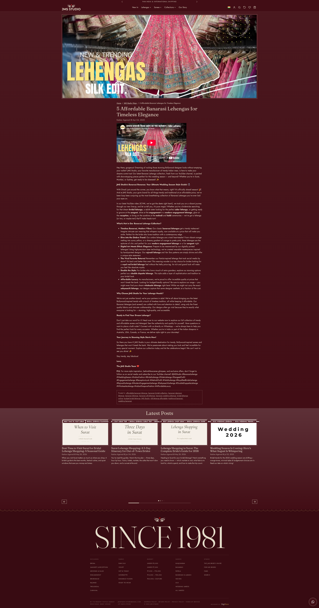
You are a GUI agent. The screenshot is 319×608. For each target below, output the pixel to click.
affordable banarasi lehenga (136, 393)
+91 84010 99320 (124, 604)
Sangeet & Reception (99, 567)
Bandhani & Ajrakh (183, 575)
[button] (229, 7)
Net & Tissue (124, 571)
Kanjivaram (180, 563)
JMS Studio (145, 398)
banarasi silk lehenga (147, 395)
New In (135, 7)
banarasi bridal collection (157, 393)
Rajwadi (93, 583)
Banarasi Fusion (126, 579)
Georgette (123, 575)
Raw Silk (122, 563)
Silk (177, 583)
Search (207, 575)
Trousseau (94, 587)
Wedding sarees (182, 587)
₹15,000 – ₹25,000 (154, 575)
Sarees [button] (157, 7)
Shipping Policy (150, 602)
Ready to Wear (125, 583)
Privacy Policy (178, 602)
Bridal (92, 563)
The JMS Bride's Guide (213, 563)
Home (119, 103)
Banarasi (179, 567)
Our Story (183, 7)
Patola (178, 571)
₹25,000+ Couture (154, 579)
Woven (179, 579)
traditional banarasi (175, 398)
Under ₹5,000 (152, 563)
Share (196, 397)
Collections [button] (169, 7)
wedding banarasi (125, 401)
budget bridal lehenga (132, 398)
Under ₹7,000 (152, 567)
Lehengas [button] (145, 7)
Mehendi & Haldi (97, 571)
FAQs (206, 571)
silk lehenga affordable (159, 398)
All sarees (180, 590)
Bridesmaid (94, 579)
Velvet (121, 567)
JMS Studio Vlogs (130, 103)
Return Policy (164, 602)
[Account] (234, 7)
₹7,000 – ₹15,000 (154, 571)
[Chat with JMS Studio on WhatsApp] (313, 602)
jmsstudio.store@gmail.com (129, 602)
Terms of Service (193, 602)
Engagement (95, 575)
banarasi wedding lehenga (166, 395)
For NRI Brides (210, 567)
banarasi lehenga (131, 395)
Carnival (94, 590)
